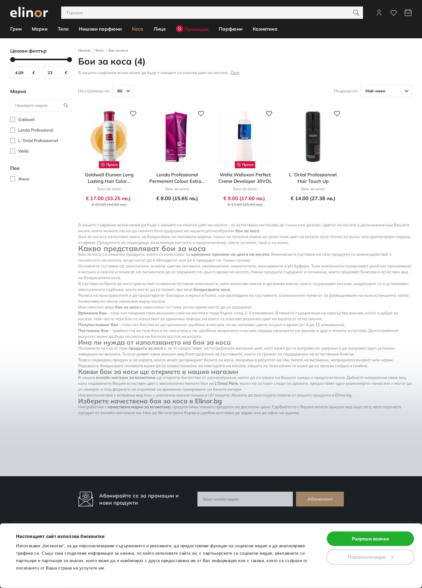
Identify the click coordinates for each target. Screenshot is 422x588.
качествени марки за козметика (139, 406)
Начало (84, 50)
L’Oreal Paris (226, 383)
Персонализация (367, 556)
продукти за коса (146, 348)
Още (235, 72)
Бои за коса (118, 50)
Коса (99, 50)
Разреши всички (370, 538)
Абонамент (320, 499)
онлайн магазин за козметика (125, 377)
